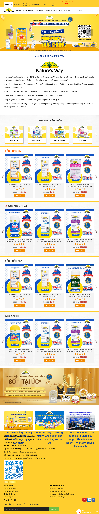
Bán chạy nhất (17, 206)
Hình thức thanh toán (57, 488)
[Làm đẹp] (82, 132)
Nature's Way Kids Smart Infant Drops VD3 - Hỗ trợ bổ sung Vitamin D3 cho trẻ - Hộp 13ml (79, 242)
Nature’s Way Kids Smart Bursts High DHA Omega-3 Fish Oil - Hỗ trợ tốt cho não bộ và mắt (19, 242)
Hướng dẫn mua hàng (57, 491)
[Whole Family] (53, 4)
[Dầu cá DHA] (37, 132)
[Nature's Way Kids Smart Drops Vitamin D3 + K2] (19, 168)
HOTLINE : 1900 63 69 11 (67, 2)
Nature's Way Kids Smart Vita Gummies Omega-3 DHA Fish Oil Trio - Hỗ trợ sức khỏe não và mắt (19, 352)
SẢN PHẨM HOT (14, 151)
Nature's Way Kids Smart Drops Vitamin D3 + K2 (19, 185)
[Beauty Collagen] (26, 4)
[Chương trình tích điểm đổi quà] (49, 33)
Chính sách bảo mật (11, 491)
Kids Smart (14, 140)
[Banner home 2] (49, 386)
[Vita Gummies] (59, 132)
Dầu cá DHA (37, 140)
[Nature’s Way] (8, 4)
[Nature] (49, 420)
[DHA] (44, 4)
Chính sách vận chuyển (58, 497)
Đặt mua (20, 195)
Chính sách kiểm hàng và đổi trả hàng (62, 494)
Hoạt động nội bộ (53, 10)
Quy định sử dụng (10, 488)
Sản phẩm (39, 10)
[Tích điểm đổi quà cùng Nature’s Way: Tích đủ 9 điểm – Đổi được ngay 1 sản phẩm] (18, 420)
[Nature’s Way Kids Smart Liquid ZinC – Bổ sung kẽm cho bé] (49, 168)
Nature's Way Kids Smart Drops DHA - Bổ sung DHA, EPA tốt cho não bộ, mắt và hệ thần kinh (49, 242)
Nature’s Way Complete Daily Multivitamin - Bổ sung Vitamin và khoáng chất (79, 296)
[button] (7, 32)
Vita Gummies (59, 140)
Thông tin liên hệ (10, 494)
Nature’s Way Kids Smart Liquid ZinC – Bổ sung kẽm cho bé (49, 185)
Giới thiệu (29, 10)
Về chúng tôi (8, 497)
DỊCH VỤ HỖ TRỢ (57, 486)
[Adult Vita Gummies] (35, 4)
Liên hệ (67, 10)
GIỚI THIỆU (9, 486)
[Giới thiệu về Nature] (49, 67)
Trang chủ (19, 10)
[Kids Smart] (17, 4)
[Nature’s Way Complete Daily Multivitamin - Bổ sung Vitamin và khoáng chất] (80, 278)
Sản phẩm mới (14, 261)
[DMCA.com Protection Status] (10, 482)
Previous (2, 134)
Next (96, 134)
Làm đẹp (82, 140)
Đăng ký (54, 509)
